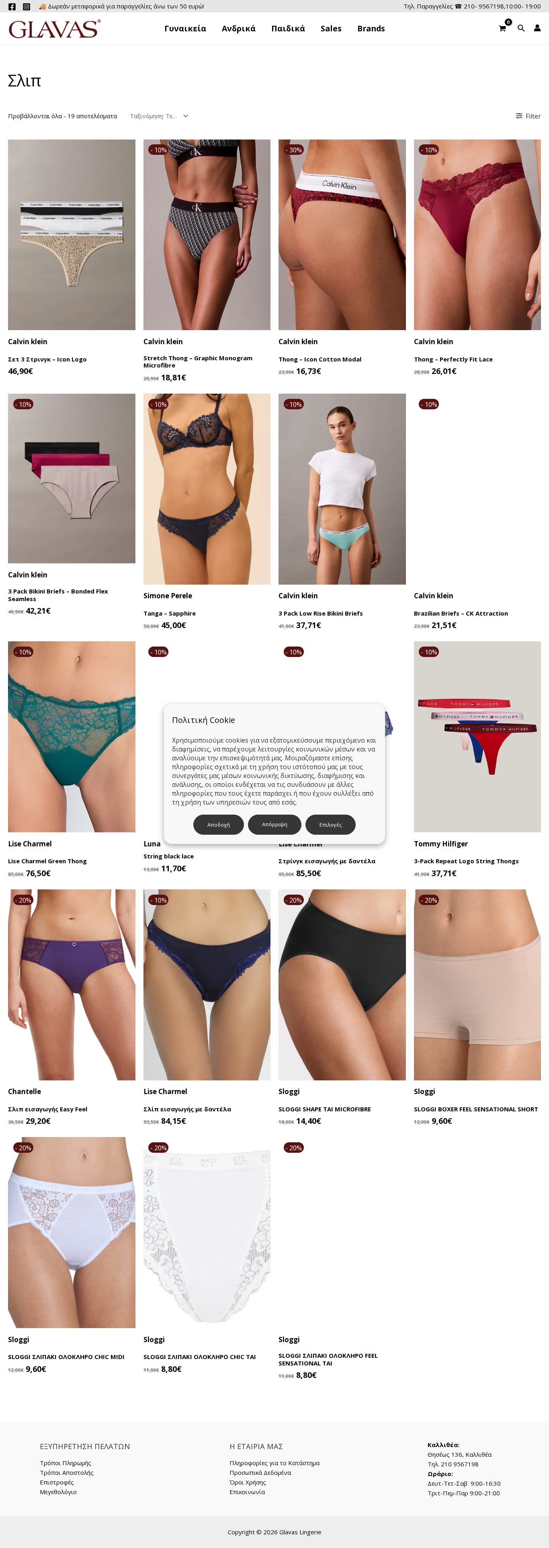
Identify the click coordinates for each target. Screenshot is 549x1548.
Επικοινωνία (247, 1492)
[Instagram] (27, 7)
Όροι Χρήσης (247, 1482)
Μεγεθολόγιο (58, 1492)
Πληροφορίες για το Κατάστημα (274, 1463)
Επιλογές (331, 824)
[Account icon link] (537, 27)
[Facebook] (12, 7)
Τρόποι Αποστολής (67, 1472)
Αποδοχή (218, 824)
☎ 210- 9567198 (479, 6)
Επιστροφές (57, 1482)
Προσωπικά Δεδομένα (260, 1472)
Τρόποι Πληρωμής (65, 1463)
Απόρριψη (274, 824)
